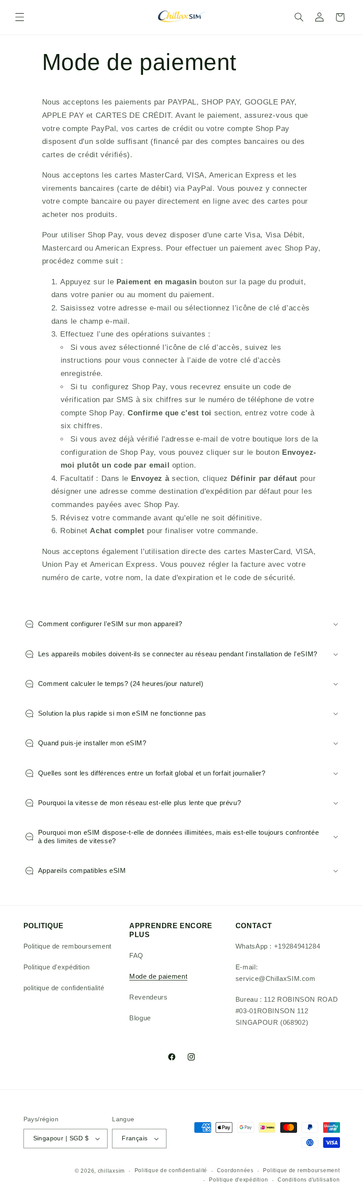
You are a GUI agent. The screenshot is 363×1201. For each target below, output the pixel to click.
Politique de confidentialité (171, 1170)
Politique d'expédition (56, 967)
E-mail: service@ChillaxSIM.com (276, 973)
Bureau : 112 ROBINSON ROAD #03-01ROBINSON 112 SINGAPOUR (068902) (287, 1011)
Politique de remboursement (67, 946)
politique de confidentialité (63, 988)
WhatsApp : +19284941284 (278, 946)
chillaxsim (111, 1171)
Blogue (140, 1018)
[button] (19, 17)
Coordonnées (235, 1170)
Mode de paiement (158, 976)
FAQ (136, 955)
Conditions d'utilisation (309, 1179)
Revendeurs (148, 997)
